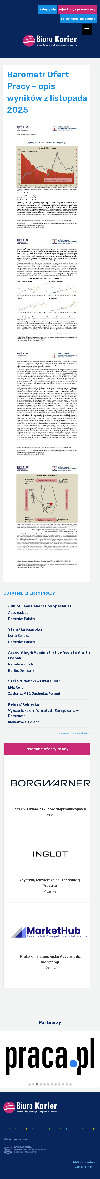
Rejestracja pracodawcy (77, 9)
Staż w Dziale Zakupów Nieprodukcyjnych (50, 809)
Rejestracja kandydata (78, 18)
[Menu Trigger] (87, 29)
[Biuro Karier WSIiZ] (50, 42)
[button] (29, 1084)
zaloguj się (47, 9)
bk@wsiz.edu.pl (85, 1162)
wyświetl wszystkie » (74, 733)
